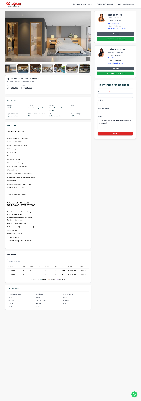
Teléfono (101, 100)
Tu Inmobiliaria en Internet (83, 4)
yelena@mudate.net (115, 63)
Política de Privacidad (105, 4)
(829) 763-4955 (113, 23)
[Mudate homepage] (13, 4)
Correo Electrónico (104, 108)
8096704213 (112, 58)
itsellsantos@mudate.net (117, 28)
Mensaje (100, 116)
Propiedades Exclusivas (125, 4)
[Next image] (88, 37)
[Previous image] (8, 37)
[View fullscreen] (88, 59)
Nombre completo (104, 92)
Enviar (115, 133)
